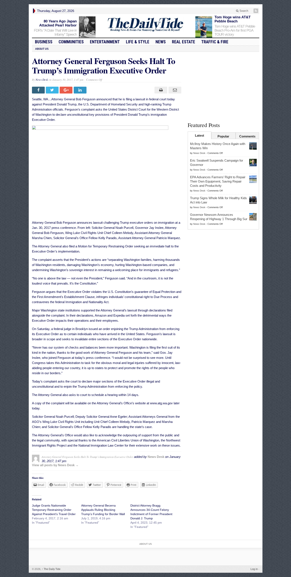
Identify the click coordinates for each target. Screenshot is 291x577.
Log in (254, 569)
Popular (223, 136)
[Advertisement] (223, 86)
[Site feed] (256, 10)
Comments (247, 136)
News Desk (42, 80)
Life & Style (137, 41)
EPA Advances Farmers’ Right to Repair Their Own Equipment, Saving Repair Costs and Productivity (217, 181)
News (161, 41)
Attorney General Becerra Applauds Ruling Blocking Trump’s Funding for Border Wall (103, 510)
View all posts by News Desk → (55, 465)
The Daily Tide (51, 569)
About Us (42, 48)
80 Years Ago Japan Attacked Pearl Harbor (58, 23)
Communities (71, 41)
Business (43, 41)
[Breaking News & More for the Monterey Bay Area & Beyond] (145, 24)
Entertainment (105, 41)
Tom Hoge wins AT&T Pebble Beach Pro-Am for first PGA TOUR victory (235, 30)
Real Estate (183, 41)
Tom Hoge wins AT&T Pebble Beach (233, 19)
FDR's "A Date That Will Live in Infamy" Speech (55, 32)
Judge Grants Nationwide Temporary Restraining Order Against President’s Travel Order (54, 510)
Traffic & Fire (214, 41)
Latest (199, 135)
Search (243, 10)
